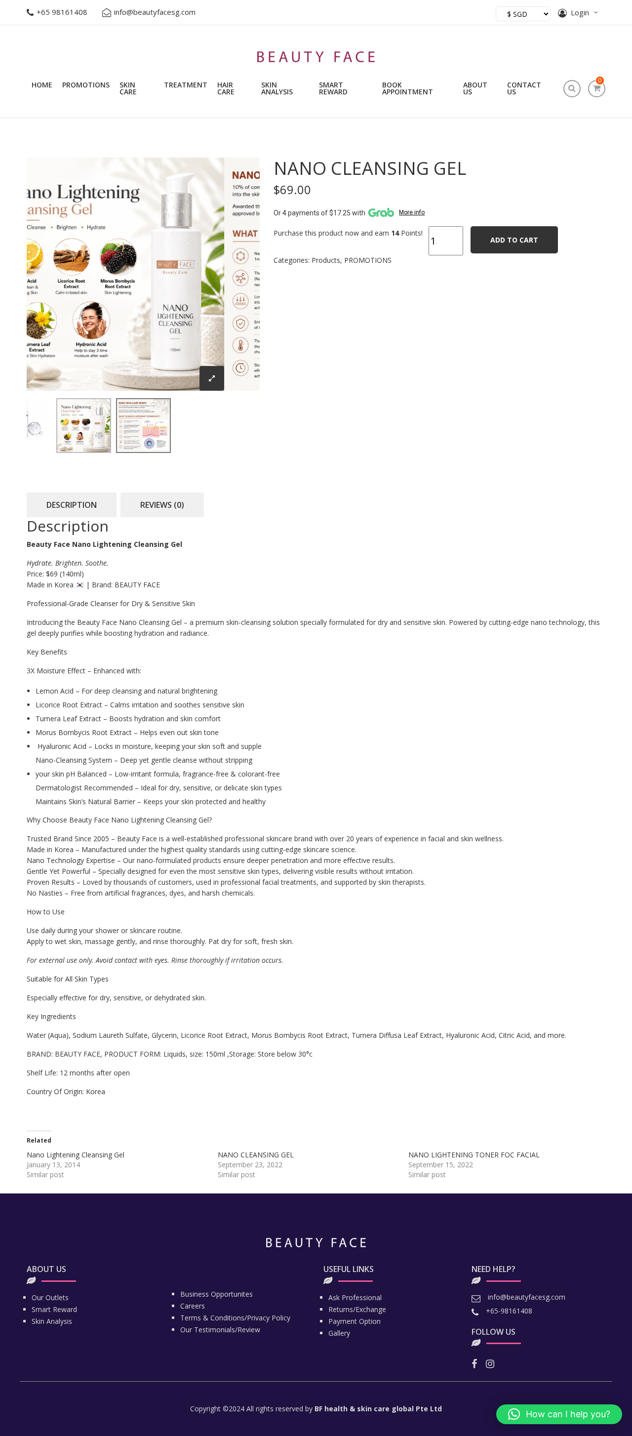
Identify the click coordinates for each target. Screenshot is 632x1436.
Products (326, 260)
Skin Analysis (277, 88)
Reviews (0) (162, 504)
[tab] (72, 504)
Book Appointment (407, 88)
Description (71, 504)
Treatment (185, 84)
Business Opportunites (216, 1294)
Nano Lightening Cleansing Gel (75, 1154)
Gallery (339, 1333)
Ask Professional (355, 1297)
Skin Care (128, 88)
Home (42, 84)
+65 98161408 (62, 12)
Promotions (86, 84)
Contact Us (524, 88)
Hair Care (226, 88)
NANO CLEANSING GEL (256, 1154)
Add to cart (514, 240)
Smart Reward (333, 88)
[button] (559, 1414)
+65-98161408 (509, 1310)
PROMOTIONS (368, 260)
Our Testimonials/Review (220, 1329)
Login (580, 12)
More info (412, 212)
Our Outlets (50, 1297)
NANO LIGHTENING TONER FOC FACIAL (474, 1154)
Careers (192, 1306)
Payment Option (354, 1321)
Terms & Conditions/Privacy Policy (235, 1317)
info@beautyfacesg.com (155, 12)
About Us (475, 88)
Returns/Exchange (357, 1309)
